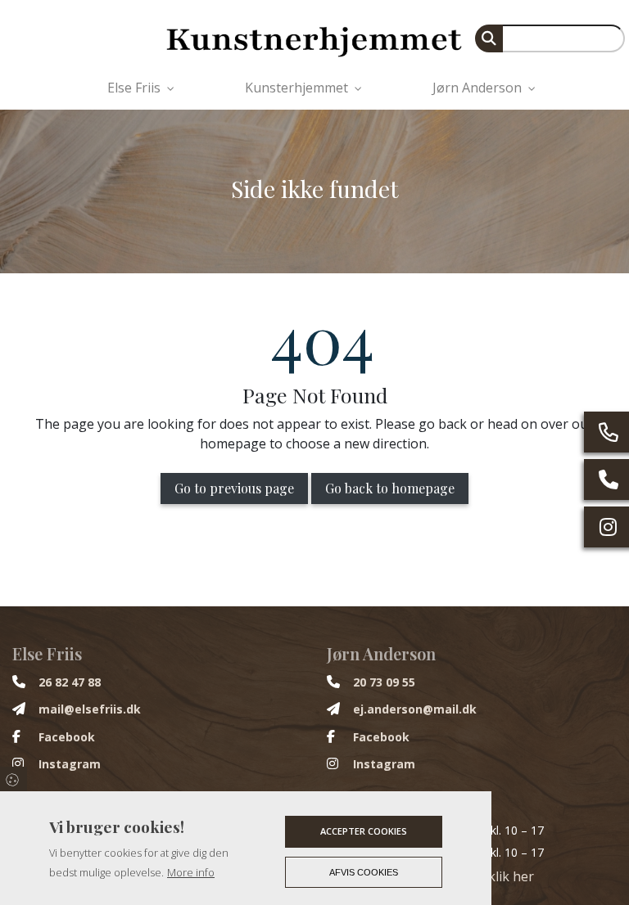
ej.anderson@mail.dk (415, 709)
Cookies (13, 779)
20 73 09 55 (384, 682)
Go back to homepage (390, 488)
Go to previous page (234, 488)
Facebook (66, 737)
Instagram (69, 764)
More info (191, 872)
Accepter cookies (363, 831)
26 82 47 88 (69, 682)
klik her (511, 876)
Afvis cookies (363, 872)
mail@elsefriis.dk (89, 709)
